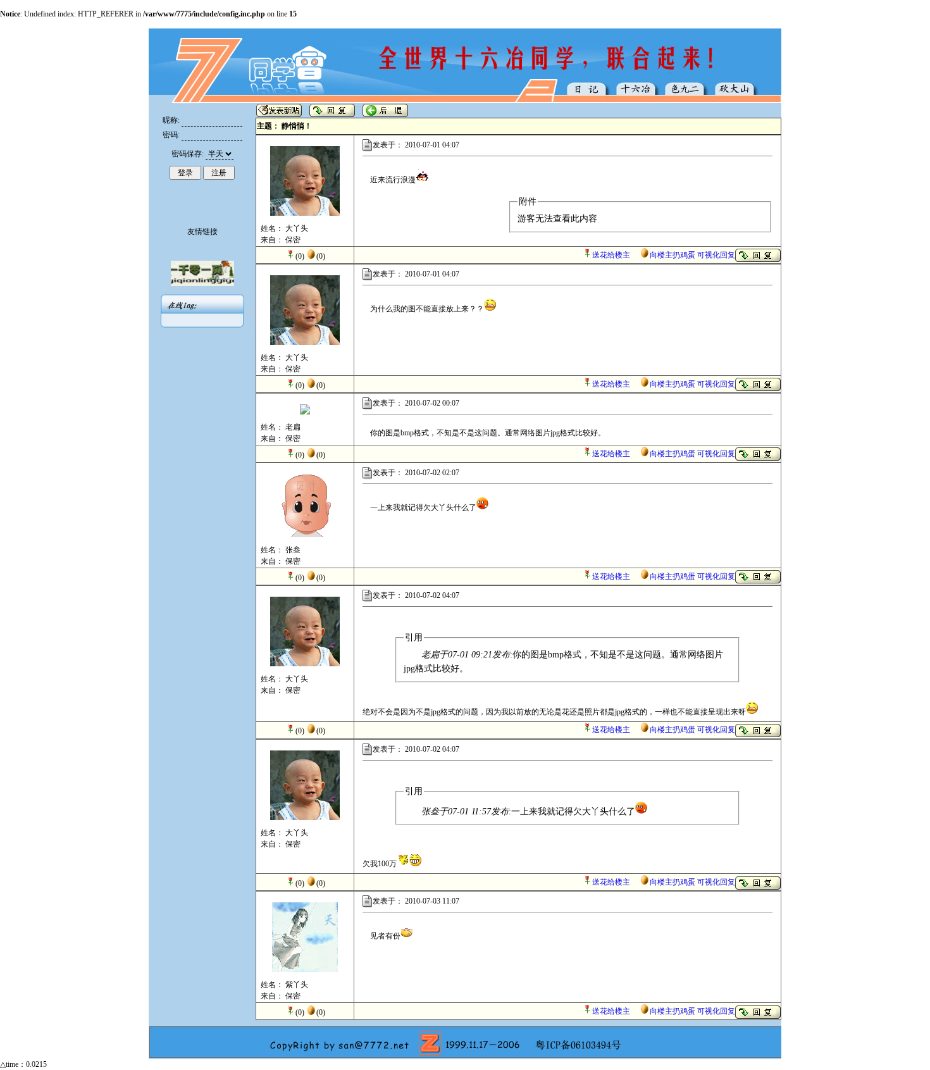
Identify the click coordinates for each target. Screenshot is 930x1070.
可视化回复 (716, 255)
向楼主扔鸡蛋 (672, 255)
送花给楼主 (611, 255)
